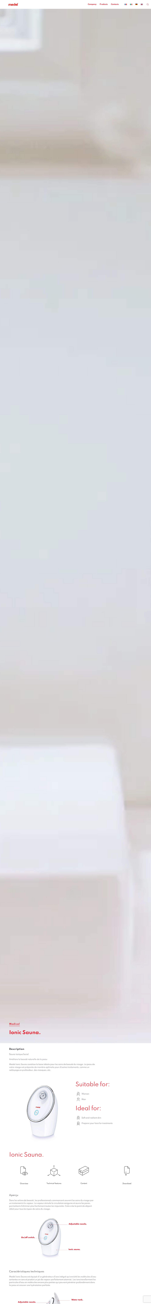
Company (92, 4)
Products (104, 4)
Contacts (115, 4)
